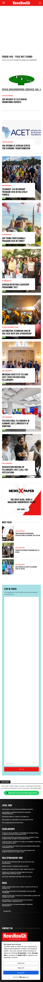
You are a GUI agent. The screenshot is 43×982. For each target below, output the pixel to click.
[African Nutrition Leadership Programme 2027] (21, 271)
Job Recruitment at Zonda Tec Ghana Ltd (15, 816)
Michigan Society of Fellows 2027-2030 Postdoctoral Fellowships (15, 377)
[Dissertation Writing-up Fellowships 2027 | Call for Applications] (21, 456)
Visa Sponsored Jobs (10, 327)
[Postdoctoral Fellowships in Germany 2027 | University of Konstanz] (21, 410)
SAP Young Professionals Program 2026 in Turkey (13, 239)
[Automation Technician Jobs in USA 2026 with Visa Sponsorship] (21, 317)
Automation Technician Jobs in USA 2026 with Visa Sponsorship (17, 332)
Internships (6, 185)
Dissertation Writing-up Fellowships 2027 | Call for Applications (15, 469)
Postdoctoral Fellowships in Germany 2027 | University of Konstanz (15, 423)
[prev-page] (3, 578)
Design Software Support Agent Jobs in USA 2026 (18, 869)
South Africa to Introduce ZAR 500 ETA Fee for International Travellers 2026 (17, 900)
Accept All (20, 973)
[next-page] (6, 578)
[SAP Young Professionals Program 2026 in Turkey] (21, 224)
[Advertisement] (21, 28)
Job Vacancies (7, 95)
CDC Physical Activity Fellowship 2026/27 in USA (26, 568)
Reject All (21, 968)
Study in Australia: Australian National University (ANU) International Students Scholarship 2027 (20, 838)
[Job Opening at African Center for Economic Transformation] (21, 132)
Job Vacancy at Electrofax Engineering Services (14, 101)
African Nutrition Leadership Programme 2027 (15, 286)
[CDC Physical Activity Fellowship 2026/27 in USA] (8, 566)
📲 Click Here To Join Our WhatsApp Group (21, 793)
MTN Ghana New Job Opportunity (13, 822)
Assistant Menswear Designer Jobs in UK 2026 (16, 876)
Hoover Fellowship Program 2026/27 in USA (27, 551)
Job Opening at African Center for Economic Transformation (16, 147)
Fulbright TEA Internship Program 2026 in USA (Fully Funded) (14, 192)
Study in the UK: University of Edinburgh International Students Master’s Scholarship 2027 (20, 833)
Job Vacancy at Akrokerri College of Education (17, 819)
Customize (21, 963)
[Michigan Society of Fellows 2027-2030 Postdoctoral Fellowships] (21, 363)
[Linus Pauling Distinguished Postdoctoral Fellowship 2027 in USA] (8, 533)
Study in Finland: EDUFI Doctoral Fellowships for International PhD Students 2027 (18, 851)
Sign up (21, 769)
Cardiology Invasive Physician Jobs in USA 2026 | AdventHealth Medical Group (17, 873)
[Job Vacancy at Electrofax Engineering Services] (21, 86)
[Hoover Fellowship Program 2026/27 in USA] (8, 550)
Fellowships (7, 370)
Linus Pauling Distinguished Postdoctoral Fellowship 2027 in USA (27, 534)
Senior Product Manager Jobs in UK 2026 (15, 866)
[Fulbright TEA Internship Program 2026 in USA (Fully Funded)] (21, 178)
